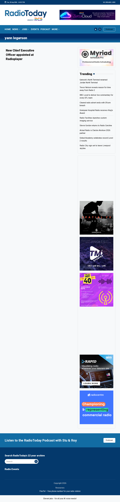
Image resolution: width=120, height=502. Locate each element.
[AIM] (96, 371)
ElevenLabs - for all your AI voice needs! (60, 498)
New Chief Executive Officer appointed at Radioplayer (20, 55)
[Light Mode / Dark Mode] (96, 29)
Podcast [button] (109, 440)
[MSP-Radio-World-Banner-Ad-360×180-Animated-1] (96, 57)
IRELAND (108, 2)
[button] (109, 29)
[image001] (96, 289)
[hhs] (96, 218)
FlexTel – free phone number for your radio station (60, 491)
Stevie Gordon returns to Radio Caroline (96, 125)
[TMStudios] (96, 254)
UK (104, 2)
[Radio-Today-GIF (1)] (96, 407)
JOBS (113, 2)
